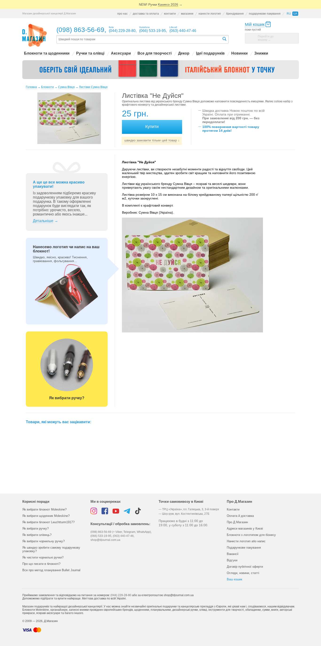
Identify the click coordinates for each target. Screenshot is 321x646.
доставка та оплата (146, 13)
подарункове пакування (265, 13)
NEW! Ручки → (160, 4)
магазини (187, 13)
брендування (235, 13)
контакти (170, 13)
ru (289, 13)
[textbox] (139, 39)
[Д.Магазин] (34, 35)
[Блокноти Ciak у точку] (160, 69)
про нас (122, 13)
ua (295, 13)
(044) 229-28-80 (120, 595)
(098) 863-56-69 (80, 29)
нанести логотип (210, 13)
